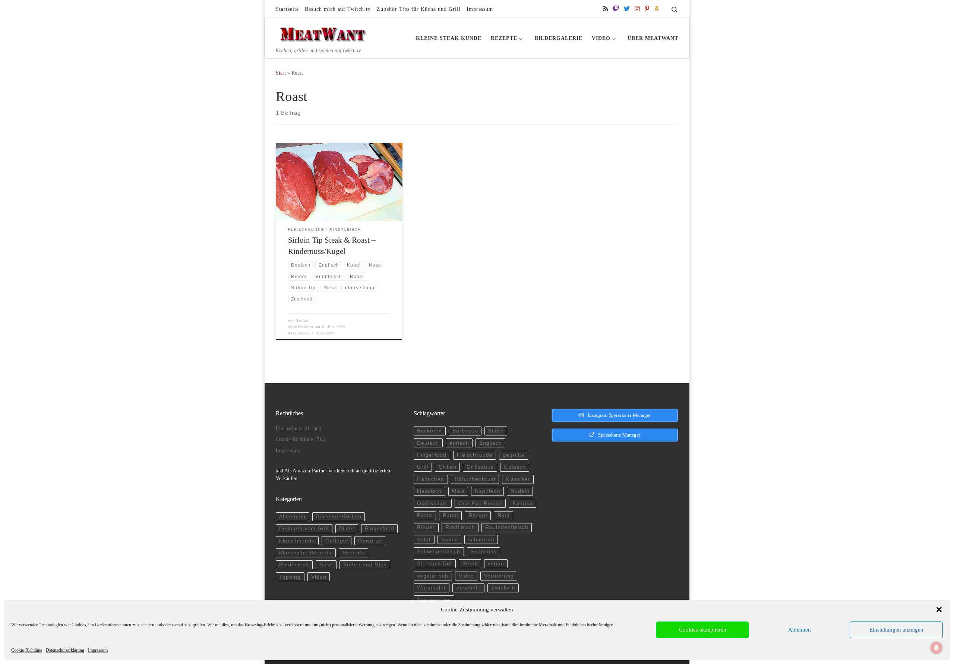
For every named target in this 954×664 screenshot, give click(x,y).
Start (281, 73)
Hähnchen (430, 479)
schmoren (481, 539)
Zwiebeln (503, 588)
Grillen (448, 467)
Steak (470, 563)
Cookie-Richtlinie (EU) (300, 439)
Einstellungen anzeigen (896, 630)
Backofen (429, 431)
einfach (459, 443)
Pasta (424, 515)
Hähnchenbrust (475, 479)
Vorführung (499, 576)
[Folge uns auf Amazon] (656, 8)
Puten (450, 515)
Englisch (490, 443)
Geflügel (336, 541)
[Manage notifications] (936, 648)
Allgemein (292, 516)
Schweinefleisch (438, 551)
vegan (496, 563)
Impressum (98, 650)
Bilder (347, 528)
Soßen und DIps (365, 564)
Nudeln (520, 491)
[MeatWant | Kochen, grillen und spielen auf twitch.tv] (322, 32)
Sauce (449, 539)
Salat (326, 564)
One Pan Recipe (480, 503)
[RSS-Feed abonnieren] (605, 8)
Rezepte (353, 553)
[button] (939, 609)
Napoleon (487, 491)
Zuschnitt (468, 588)
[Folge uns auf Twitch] (616, 8)
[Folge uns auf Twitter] (627, 8)
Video (318, 577)
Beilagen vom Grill (304, 528)
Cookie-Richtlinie (26, 650)
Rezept (477, 515)
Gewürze (370, 541)
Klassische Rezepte (305, 553)
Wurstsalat (431, 588)
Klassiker (518, 479)
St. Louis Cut (434, 563)
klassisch (429, 491)
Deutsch (428, 443)
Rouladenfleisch (506, 527)
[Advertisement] (609, 501)
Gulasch (515, 467)
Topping (290, 577)
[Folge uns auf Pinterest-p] (647, 8)
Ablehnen (799, 630)
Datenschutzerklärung (65, 650)
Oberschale (432, 503)
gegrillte (514, 455)
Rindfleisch (294, 564)
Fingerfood (379, 528)
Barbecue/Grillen (338, 516)
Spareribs (484, 551)
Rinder (426, 527)
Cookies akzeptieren (702, 630)
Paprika (522, 503)
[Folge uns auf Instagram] (637, 8)
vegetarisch (432, 576)
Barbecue (465, 431)
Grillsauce (480, 467)
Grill (422, 467)
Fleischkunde (297, 541)
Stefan (302, 320)
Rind (503, 515)
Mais (458, 491)
